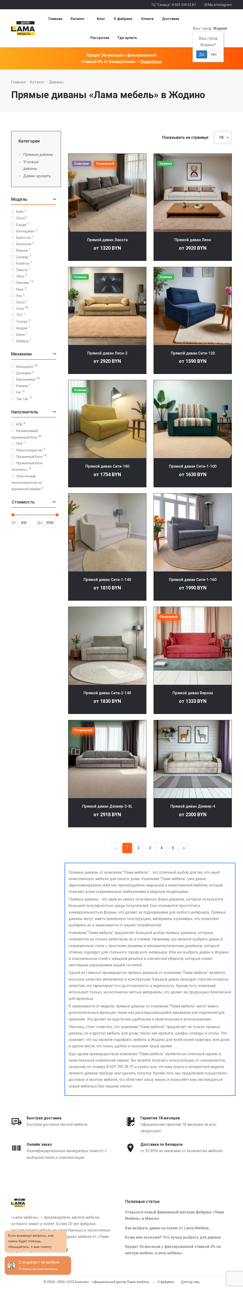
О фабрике (123, 19)
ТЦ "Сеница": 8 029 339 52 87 (173, 5)
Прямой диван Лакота (107, 240)
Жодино (220, 28)
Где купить (127, 38)
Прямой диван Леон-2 (107, 353)
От (14, 522)
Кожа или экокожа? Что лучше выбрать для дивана (173, 1237)
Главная (55, 19)
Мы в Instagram (219, 5)
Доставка (170, 19)
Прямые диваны (38, 154)
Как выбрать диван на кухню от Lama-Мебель (167, 1228)
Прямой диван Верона (193, 693)
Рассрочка (99, 38)
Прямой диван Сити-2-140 (107, 693)
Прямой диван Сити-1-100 (192, 466)
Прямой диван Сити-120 (193, 353)
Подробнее (151, 61)
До (39, 522)
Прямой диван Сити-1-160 (192, 579)
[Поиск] (229, 28)
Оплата (147, 19)
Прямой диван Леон (192, 240)
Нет (214, 54)
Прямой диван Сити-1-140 (107, 579)
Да (201, 54)
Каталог (78, 19)
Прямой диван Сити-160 (107, 466)
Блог (101, 19)
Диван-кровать (37, 176)
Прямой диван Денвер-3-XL (107, 806)
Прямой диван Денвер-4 (192, 806)
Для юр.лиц (190, 1282)
